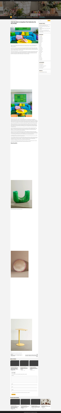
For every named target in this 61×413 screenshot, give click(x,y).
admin (14, 409)
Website (12, 389)
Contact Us (13, 18)
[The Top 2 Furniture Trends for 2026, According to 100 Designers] (24, 363)
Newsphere (32, 412)
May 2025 (40, 45)
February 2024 (40, 58)
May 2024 (40, 55)
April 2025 (40, 46)
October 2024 (40, 50)
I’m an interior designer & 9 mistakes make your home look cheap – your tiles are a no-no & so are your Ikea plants (31, 355)
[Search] (50, 17)
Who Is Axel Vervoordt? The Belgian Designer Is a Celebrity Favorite (16, 355)
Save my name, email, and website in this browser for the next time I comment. (21, 392)
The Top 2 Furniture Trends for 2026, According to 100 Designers (24, 368)
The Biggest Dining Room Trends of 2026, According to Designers (34, 368)
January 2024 (40, 59)
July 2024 (40, 53)
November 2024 (41, 49)
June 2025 (40, 44)
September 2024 (41, 51)
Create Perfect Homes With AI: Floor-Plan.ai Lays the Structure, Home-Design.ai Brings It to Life (14, 369)
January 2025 (40, 47)
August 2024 (40, 52)
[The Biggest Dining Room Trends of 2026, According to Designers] (33, 363)
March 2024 (40, 57)
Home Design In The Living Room (14, 20)
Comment (12, 375)
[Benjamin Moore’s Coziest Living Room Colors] (46, 402)
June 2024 (40, 54)
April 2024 (40, 56)
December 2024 (40, 48)
